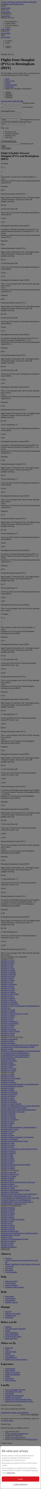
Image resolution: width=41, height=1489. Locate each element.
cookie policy (10, 1473)
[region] (20, 1467)
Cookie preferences (20, 1484)
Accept (20, 1479)
